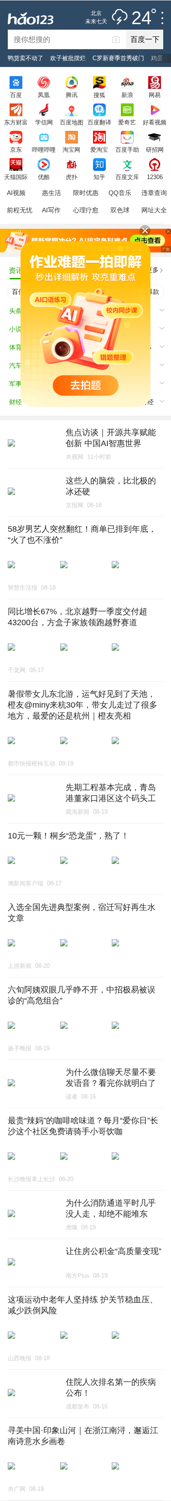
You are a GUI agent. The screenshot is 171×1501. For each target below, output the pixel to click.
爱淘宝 (99, 149)
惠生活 (51, 192)
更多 (152, 269)
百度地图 (71, 122)
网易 (155, 95)
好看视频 (154, 122)
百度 (16, 95)
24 (141, 18)
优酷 (44, 177)
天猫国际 (16, 177)
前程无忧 (19, 210)
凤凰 (44, 95)
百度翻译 (99, 122)
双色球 (120, 210)
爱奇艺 (127, 122)
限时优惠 (85, 192)
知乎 (99, 177)
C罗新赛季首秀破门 (118, 58)
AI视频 (16, 192)
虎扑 (72, 177)
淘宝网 (71, 149)
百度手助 (127, 149)
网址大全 (154, 210)
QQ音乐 (120, 192)
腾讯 (72, 95)
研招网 (155, 149)
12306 (155, 177)
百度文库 (127, 177)
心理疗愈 (85, 210)
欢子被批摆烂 (68, 58)
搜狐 (99, 95)
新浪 (127, 95)
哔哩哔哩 (44, 149)
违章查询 (154, 192)
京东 (16, 149)
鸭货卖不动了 (25, 58)
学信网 (44, 122)
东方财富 (16, 122)
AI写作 (51, 210)
